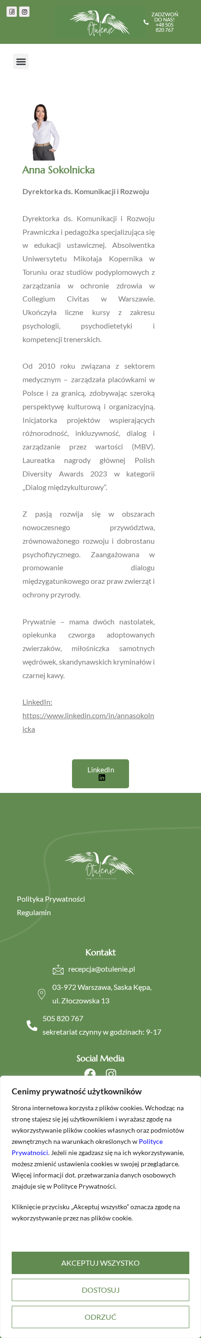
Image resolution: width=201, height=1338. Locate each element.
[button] (21, 61)
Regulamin (34, 912)
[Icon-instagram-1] (24, 12)
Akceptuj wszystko (100, 1262)
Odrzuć (100, 1316)
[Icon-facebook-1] (12, 12)
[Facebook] (90, 1074)
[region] (100, 1207)
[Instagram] (111, 1074)
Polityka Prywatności (51, 898)
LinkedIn (100, 769)
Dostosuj (101, 1289)
